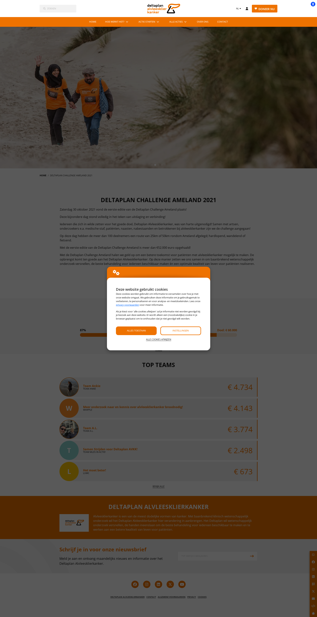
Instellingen (180, 330)
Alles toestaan (136, 330)
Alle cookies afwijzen (158, 339)
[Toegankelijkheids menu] (313, 4)
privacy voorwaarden (127, 304)
